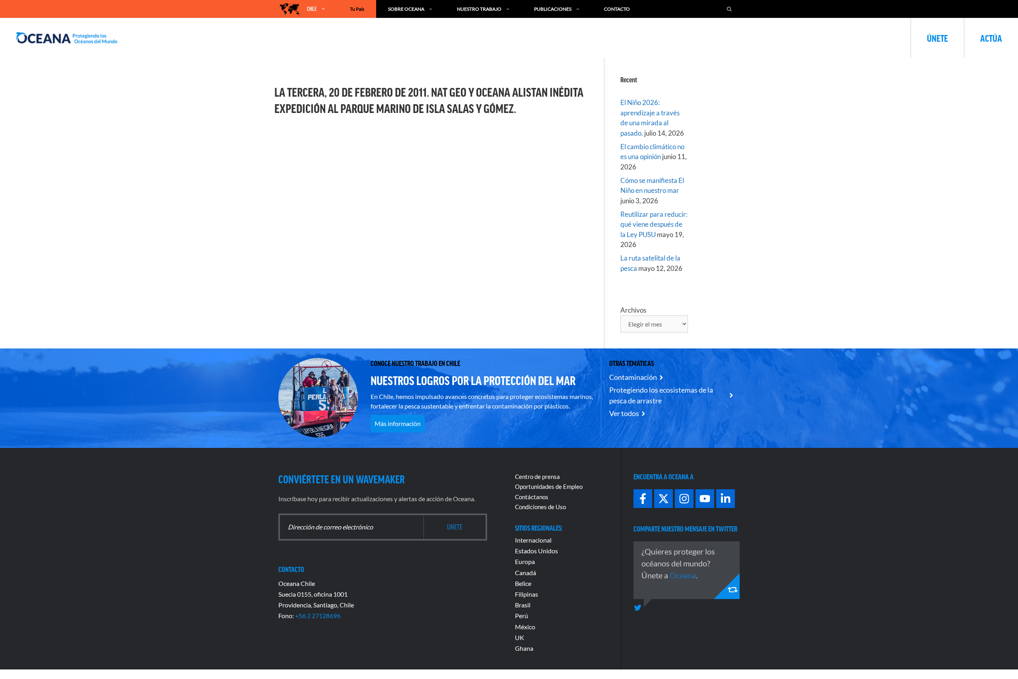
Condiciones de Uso (540, 506)
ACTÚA (991, 38)
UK (519, 637)
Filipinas (526, 594)
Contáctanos (531, 496)
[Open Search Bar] (729, 9)
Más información (398, 423)
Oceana (683, 575)
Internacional (533, 540)
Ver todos (624, 413)
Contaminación (633, 377)
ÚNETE (937, 38)
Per (520, 615)
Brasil (522, 605)
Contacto (617, 9)
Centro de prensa (537, 476)
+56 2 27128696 (317, 615)
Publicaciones (552, 9)
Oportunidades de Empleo (549, 486)
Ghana (524, 648)
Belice (523, 583)
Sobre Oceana (406, 9)
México (525, 626)
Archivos (633, 310)
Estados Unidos (536, 550)
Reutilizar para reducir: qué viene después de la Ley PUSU (654, 224)
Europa (525, 561)
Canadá (525, 572)
